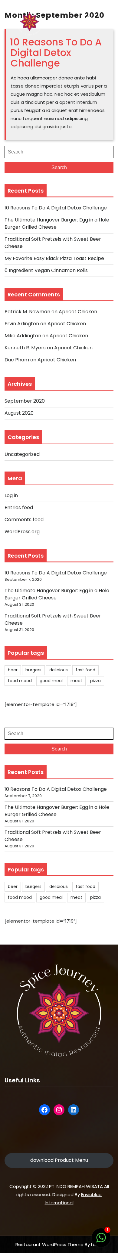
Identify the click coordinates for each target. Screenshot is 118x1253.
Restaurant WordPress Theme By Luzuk (59, 1244)
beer (13, 670)
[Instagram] (59, 1109)
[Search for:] (59, 152)
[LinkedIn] (73, 1109)
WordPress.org (22, 531)
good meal (51, 681)
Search (59, 167)
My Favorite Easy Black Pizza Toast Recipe (54, 258)
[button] (88, 20)
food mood (20, 681)
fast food (85, 670)
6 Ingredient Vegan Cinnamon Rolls (46, 270)
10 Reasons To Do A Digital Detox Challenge (56, 52)
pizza (95, 681)
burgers (33, 670)
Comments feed (24, 519)
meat (76, 681)
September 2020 (25, 401)
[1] (101, 1240)
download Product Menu (59, 1160)
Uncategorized (22, 454)
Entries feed (19, 507)
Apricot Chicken (78, 311)
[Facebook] (44, 1109)
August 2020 (19, 413)
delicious (58, 670)
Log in (11, 495)
